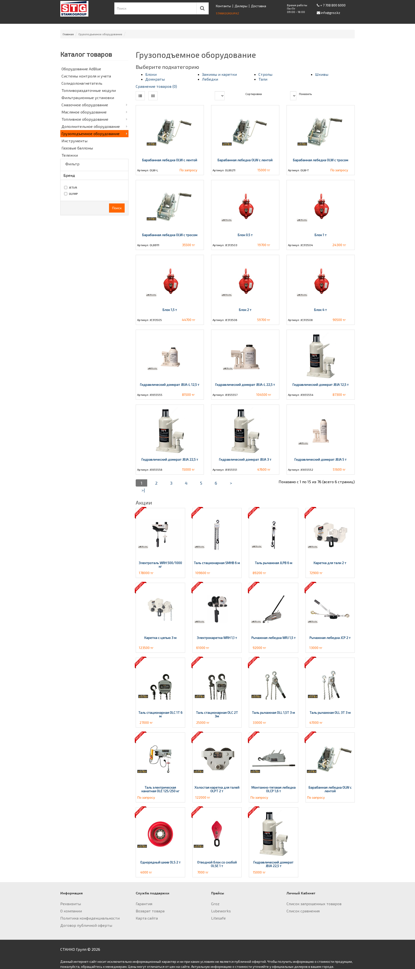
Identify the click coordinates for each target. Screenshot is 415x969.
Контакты (223, 6)
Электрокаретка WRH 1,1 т (217, 638)
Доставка (258, 6)
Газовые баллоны (77, 148)
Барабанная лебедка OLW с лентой (169, 160)
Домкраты (155, 79)
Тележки (69, 155)
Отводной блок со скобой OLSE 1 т (217, 864)
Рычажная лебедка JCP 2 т (330, 638)
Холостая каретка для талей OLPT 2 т (217, 789)
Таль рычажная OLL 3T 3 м (330, 712)
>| (143, 490)
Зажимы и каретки (219, 74)
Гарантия (144, 903)
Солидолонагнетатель (81, 83)
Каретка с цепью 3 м (160, 638)
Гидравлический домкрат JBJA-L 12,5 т (169, 384)
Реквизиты (70, 903)
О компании (71, 911)
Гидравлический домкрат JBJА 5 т (320, 459)
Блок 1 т (321, 235)
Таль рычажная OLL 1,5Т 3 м (273, 712)
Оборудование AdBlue (81, 68)
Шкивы (321, 74)
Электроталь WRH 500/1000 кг (160, 564)
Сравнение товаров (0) (156, 86)
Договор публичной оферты (86, 925)
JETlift (73, 187)
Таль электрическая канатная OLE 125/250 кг (160, 789)
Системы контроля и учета (86, 76)
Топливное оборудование (84, 119)
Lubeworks (221, 911)
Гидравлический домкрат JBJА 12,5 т (321, 384)
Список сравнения (303, 911)
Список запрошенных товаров (314, 903)
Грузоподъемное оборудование (90, 133)
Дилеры (241, 6)
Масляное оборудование (84, 112)
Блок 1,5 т (170, 310)
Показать (305, 93)
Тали (262, 79)
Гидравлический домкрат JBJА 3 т (245, 459)
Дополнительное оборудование (90, 126)
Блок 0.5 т (245, 235)
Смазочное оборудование (84, 104)
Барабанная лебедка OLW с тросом (320, 160)
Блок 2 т (245, 310)
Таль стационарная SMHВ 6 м (217, 563)
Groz (215, 903)
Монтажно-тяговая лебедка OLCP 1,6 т (273, 789)
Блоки (151, 74)
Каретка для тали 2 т (330, 563)
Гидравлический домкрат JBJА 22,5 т (169, 459)
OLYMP (73, 193)
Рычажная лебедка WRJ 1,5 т (273, 638)
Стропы (265, 74)
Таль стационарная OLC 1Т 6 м (160, 714)
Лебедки (210, 79)
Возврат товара (150, 911)
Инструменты (74, 140)
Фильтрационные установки (87, 97)
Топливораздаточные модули (88, 90)
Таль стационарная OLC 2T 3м (217, 714)
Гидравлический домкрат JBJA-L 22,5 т (245, 384)
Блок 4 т (320, 310)
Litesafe (218, 918)
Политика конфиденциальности (90, 918)
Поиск (117, 208)
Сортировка (253, 93)
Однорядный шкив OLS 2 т (160, 862)
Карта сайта (147, 918)
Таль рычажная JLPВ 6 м (273, 563)
